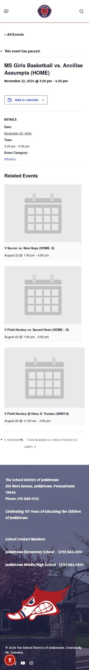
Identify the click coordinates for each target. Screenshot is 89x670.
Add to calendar (26, 100)
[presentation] (43, 213)
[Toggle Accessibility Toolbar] (10, 660)
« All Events (14, 34)
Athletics (10, 159)
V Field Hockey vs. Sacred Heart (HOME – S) (37, 329)
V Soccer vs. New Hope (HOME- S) (29, 248)
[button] (6, 11)
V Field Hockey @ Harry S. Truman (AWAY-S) (37, 413)
